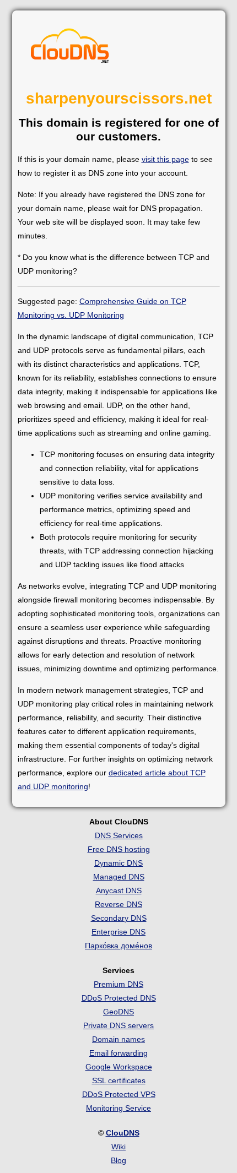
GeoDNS (118, 1011)
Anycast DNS (119, 890)
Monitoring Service (118, 1108)
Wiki (118, 1146)
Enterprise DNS (118, 931)
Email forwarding (118, 1053)
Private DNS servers (118, 1025)
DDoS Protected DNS (119, 997)
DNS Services (119, 835)
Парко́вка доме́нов (118, 945)
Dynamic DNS (118, 863)
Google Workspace (118, 1066)
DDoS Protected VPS (118, 1094)
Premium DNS (118, 984)
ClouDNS (122, 1132)
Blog (118, 1160)
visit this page (165, 159)
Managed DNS (118, 876)
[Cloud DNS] (70, 48)
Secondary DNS (119, 918)
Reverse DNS (118, 904)
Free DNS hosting (119, 849)
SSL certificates (119, 1080)
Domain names (118, 1039)
